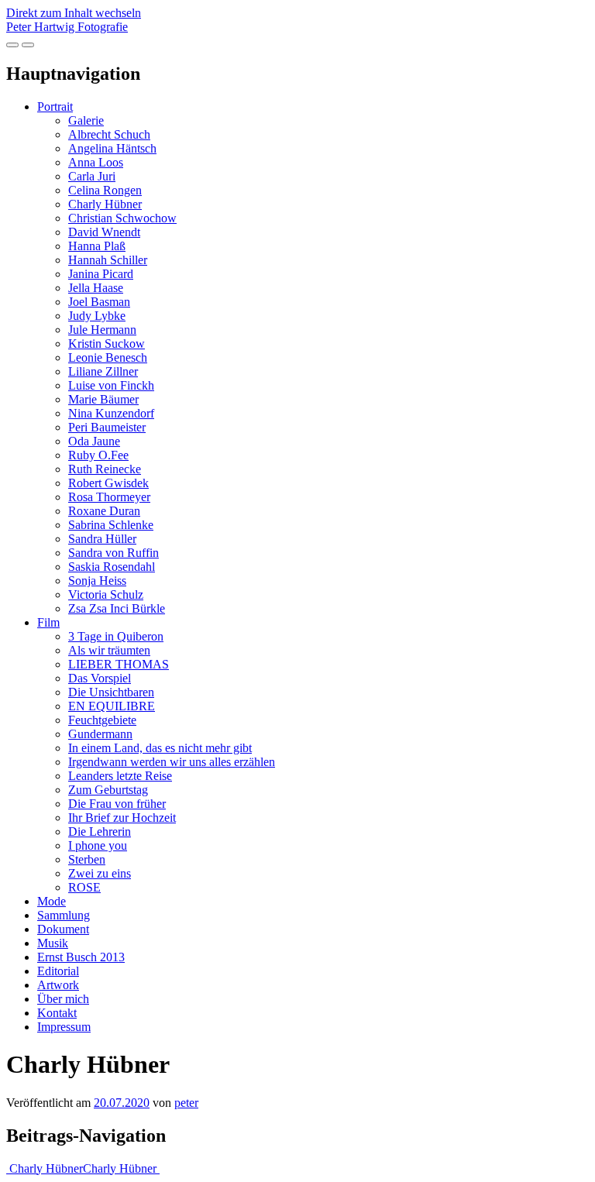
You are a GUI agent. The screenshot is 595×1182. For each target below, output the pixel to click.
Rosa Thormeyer (109, 496)
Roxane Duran (104, 510)
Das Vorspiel (99, 678)
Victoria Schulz (105, 594)
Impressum (64, 1026)
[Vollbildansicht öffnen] (12, 45)
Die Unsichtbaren (111, 692)
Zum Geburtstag (108, 789)
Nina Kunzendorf (111, 413)
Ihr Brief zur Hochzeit (122, 817)
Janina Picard (100, 273)
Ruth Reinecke (104, 469)
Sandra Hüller (102, 538)
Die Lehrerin (99, 831)
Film (48, 622)
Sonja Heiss (97, 580)
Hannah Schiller (107, 259)
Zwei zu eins (99, 873)
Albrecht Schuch (109, 134)
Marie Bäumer (103, 399)
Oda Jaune (94, 441)
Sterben (86, 859)
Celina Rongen (105, 190)
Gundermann (100, 733)
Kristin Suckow (106, 343)
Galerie (86, 120)
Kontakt (57, 1012)
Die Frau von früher (117, 803)
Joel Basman (99, 301)
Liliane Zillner (103, 371)
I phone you (97, 845)
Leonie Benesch (107, 357)
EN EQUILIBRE (111, 706)
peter (186, 1102)
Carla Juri (91, 176)
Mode (51, 901)
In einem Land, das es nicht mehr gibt (160, 747)
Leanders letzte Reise (120, 775)
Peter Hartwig (67, 26)
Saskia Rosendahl (111, 566)
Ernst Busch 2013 (81, 957)
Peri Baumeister (107, 427)
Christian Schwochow (122, 218)
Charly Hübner (105, 204)
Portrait (55, 106)
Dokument (63, 929)
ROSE (84, 887)
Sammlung (63, 915)
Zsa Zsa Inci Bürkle (116, 608)
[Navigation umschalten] (28, 45)
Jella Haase (95, 287)
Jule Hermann (102, 329)
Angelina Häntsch (112, 148)
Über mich (63, 998)
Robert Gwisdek (108, 483)
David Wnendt (104, 232)
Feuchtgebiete (102, 720)
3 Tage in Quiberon (115, 636)
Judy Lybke (97, 315)
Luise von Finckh (111, 385)
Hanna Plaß (97, 246)
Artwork (58, 984)
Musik (52, 943)
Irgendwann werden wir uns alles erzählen (171, 761)
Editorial (58, 971)
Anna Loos (95, 162)
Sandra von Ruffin (113, 552)
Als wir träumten (109, 650)
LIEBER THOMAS (118, 664)
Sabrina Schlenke (110, 524)
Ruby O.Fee (98, 455)
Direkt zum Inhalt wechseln (73, 12)
